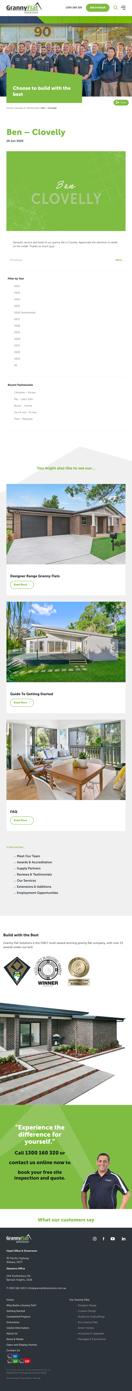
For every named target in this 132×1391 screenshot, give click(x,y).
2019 (17, 332)
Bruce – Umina (23, 405)
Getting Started (15, 1311)
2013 (17, 292)
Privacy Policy (25, 1378)
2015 (17, 306)
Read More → (22, 584)
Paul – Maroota (23, 419)
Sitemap (37, 1378)
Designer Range (87, 1305)
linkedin (123, 1239)
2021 (17, 345)
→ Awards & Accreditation (32, 862)
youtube (112, 1239)
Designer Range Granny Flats (35, 576)
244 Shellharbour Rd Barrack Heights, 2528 (19, 1278)
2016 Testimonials (25, 312)
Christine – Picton (25, 392)
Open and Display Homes (21, 1345)
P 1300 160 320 (15, 1288)
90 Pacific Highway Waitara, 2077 (17, 1260)
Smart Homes (86, 1328)
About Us (12, 1333)
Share (123, 102)
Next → (121, 260)
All (15, 365)
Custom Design (87, 1311)
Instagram (95, 1239)
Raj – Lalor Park (23, 399)
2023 (17, 358)
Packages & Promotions (92, 1339)
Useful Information (17, 1328)
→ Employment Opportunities (35, 893)
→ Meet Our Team (26, 856)
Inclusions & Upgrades (91, 1333)
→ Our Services (24, 881)
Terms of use (12, 1378)
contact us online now (36, 1162)
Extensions (12, 1322)
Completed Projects (18, 1317)
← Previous (14, 260)
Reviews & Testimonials (27, 108)
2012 (17, 286)
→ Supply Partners (27, 868)
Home (9, 108)
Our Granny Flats (79, 1300)
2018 (17, 325)
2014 (17, 299)
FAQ (13, 812)
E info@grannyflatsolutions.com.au (45, 1288)
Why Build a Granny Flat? (21, 1305)
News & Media (15, 1339)
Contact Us (13, 1350)
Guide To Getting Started (31, 694)
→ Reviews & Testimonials (32, 874)
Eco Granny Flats (88, 1322)
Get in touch (97, 7)
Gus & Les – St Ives (25, 412)
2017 (17, 319)
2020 (17, 339)
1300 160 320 (74, 7)
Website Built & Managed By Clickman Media (26, 1373)
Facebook (103, 1239)
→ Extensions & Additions (32, 887)
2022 (17, 352)
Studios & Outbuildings (91, 1317)
